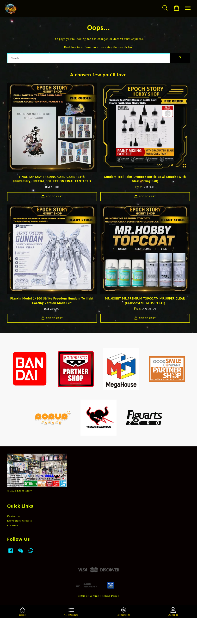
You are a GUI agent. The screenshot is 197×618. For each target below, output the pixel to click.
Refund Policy (110, 595)
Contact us (13, 516)
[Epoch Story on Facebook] (10, 553)
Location (12, 525)
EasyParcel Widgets (19, 520)
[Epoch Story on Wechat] (20, 553)
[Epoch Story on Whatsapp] (30, 553)
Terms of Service (88, 595)
